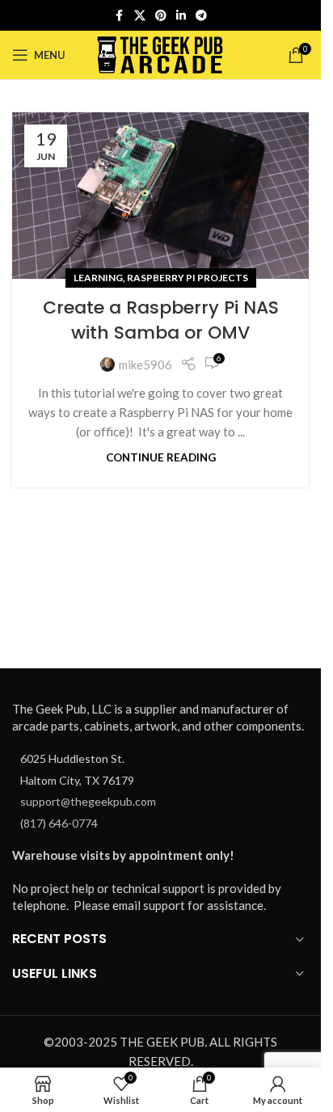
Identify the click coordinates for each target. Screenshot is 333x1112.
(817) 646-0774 (59, 823)
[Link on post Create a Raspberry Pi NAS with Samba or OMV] (160, 195)
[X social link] (139, 16)
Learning (98, 278)
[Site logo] (160, 53)
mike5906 (145, 364)
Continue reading (161, 457)
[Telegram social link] (201, 16)
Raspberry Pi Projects (187, 278)
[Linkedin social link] (181, 16)
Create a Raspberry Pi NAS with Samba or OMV (161, 320)
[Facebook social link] (119, 16)
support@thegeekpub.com (88, 801)
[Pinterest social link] (160, 16)
